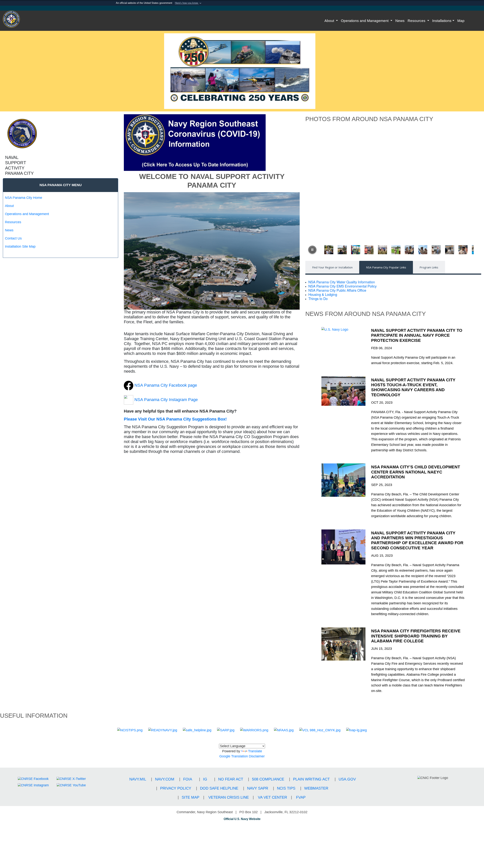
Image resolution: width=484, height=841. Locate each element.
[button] (188, 3)
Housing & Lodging (322, 294)
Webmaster (316, 788)
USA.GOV (347, 779)
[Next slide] (475, 250)
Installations (441, 21)
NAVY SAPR (257, 788)
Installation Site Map (20, 246)
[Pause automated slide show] (312, 250)
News (400, 21)
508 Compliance (268, 779)
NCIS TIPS (286, 788)
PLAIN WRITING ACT (311, 779)
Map (461, 21)
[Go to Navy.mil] (242, 8)
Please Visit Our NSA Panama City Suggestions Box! (175, 419)
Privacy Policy (175, 788)
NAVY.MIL (137, 779)
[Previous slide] (319, 250)
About (329, 21)
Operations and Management (365, 21)
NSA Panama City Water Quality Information (341, 281)
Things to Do (318, 298)
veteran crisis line (228, 797)
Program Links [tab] (429, 267)
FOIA (187, 779)
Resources (417, 21)
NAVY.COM (164, 779)
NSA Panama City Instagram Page (166, 399)
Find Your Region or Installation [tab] (332, 267)
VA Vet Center (272, 797)
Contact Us (13, 238)
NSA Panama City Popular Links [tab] (386, 267)
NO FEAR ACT (230, 779)
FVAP (301, 797)
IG (205, 779)
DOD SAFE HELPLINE (219, 788)
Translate (255, 751)
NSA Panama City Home (23, 198)
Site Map (190, 797)
